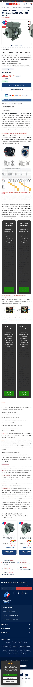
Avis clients (25, 660)
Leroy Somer (6, 646)
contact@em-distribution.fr (11, 619)
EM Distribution (13, 650)
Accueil (3, 7)
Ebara (4, 650)
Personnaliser (10, 681)
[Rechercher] (24, 4)
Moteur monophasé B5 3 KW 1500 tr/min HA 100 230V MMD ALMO (26, 537)
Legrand (28, 650)
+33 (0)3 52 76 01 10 (12, 615)
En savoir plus (7, 69)
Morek (10, 653)
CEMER (8, 642)
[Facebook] (14, 593)
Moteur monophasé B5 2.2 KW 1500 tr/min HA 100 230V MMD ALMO (9, 537)
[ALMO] (5, 22)
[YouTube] (22, 593)
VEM (23, 653)
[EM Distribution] (13, 4)
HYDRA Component (25, 646)
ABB (20, 642)
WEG (25, 642)
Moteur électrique (12, 7)
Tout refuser (10, 678)
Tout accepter (10, 675)
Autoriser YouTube (9, 290)
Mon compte (5, 628)
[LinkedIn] (25, 593)
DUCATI (15, 646)
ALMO (14, 642)
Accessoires (6, 110)
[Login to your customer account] (29, 4)
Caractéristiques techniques (12, 103)
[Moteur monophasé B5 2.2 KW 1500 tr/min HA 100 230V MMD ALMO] (9, 528)
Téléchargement (8, 107)
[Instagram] (18, 593)
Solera (17, 653)
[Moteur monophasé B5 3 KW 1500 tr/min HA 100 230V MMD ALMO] (26, 528)
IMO (21, 650)
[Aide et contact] (26, 4)
